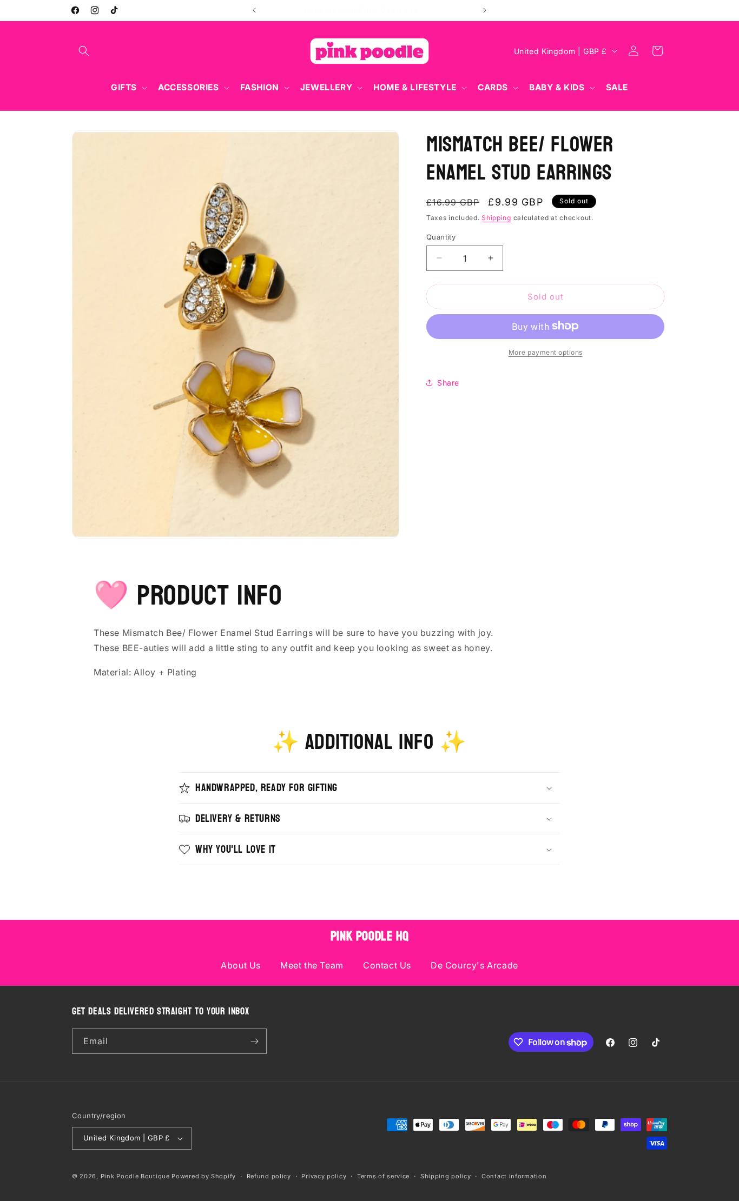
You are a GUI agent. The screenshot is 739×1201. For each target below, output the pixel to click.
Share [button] (448, 382)
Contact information (513, 1175)
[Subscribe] (254, 1041)
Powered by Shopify (203, 1176)
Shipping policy (445, 1175)
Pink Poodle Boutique (135, 1176)
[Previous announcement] (254, 10)
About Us (241, 965)
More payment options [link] (546, 352)
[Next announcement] (485, 10)
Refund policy (269, 1175)
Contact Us (387, 965)
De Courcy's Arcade (474, 965)
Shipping (496, 218)
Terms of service (383, 1175)
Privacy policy (323, 1175)
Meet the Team (312, 965)
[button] (84, 51)
